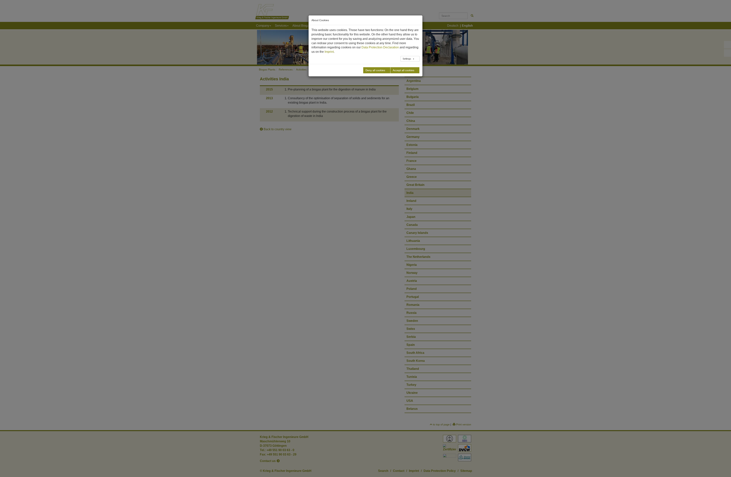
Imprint (329, 51)
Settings (407, 59)
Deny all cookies (375, 70)
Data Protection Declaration (380, 47)
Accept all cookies (403, 70)
